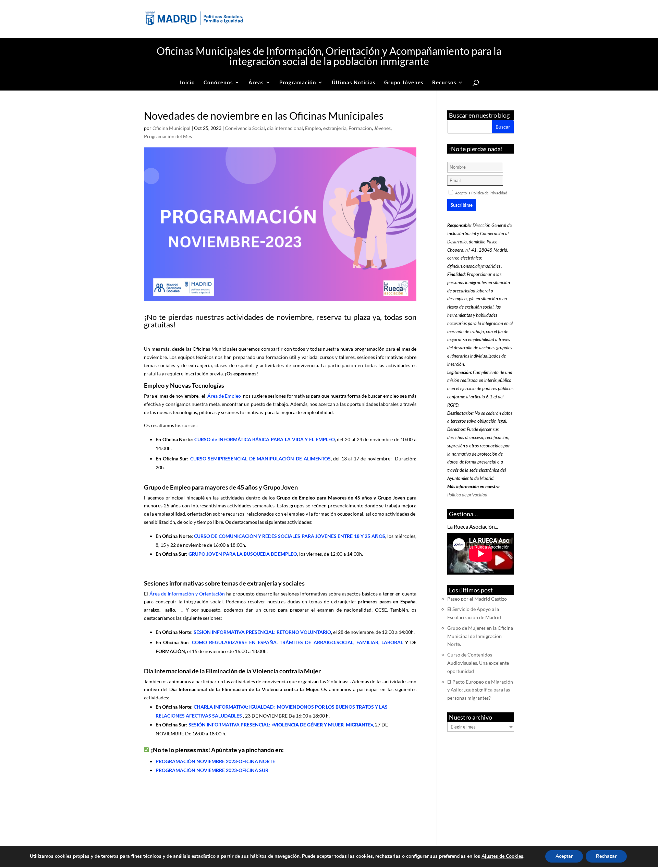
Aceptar (564, 856)
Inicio (187, 82)
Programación (297, 82)
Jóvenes (382, 128)
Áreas (256, 82)
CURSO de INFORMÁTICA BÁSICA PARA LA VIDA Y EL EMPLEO (264, 439)
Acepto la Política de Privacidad (481, 193)
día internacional (285, 128)
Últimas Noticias (354, 82)
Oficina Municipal (172, 128)
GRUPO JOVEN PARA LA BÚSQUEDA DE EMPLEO (242, 554)
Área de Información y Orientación (187, 594)
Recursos (444, 82)
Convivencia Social (245, 128)
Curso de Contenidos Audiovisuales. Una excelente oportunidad (478, 663)
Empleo (313, 128)
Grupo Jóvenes (404, 82)
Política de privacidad (467, 494)
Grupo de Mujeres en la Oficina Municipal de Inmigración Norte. (480, 636)
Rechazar (606, 856)
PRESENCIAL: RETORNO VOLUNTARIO (262, 632)
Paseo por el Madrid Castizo (477, 599)
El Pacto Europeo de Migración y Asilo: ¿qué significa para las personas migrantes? (480, 690)
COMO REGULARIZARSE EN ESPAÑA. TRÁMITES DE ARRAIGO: (298, 642)
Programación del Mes (168, 136)
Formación (360, 128)
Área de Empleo (224, 396)
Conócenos (218, 82)
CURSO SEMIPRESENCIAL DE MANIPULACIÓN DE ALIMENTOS (260, 458)
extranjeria (334, 128)
